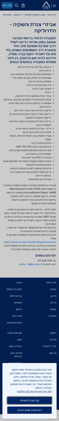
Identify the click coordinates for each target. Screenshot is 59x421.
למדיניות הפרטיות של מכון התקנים (34, 391)
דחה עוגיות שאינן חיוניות (29, 410)
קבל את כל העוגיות (29, 400)
